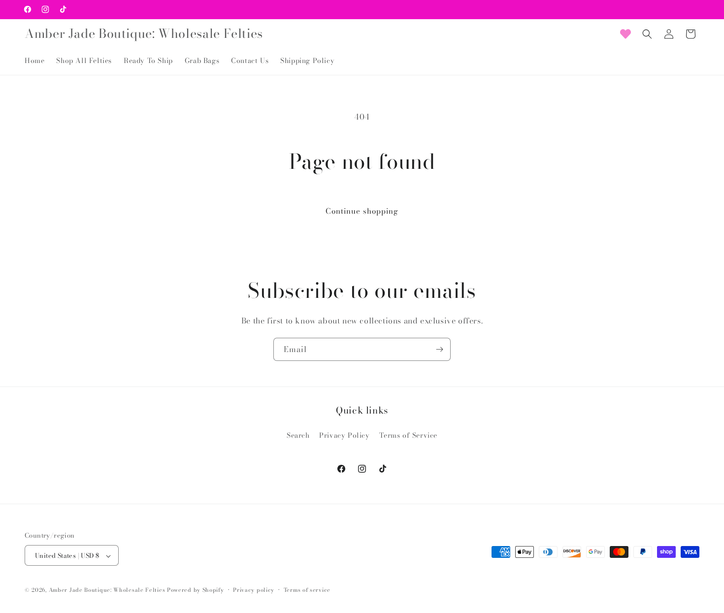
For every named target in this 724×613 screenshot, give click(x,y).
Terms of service (307, 590)
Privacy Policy (344, 434)
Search (298, 434)
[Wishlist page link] (625, 34)
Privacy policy (253, 590)
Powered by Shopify (195, 590)
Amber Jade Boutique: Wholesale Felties (107, 590)
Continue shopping (362, 211)
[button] (647, 34)
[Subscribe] (439, 349)
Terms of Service (408, 434)
